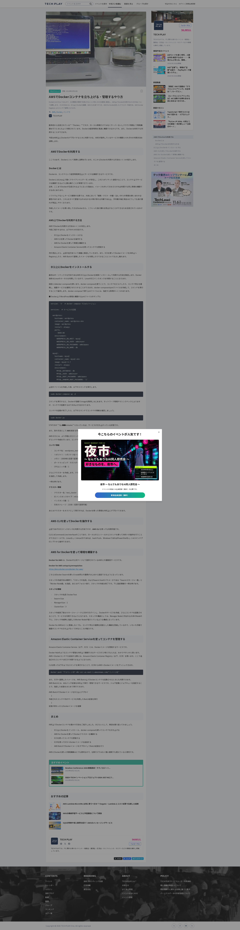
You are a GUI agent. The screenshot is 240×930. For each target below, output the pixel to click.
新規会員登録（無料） (120, 495)
